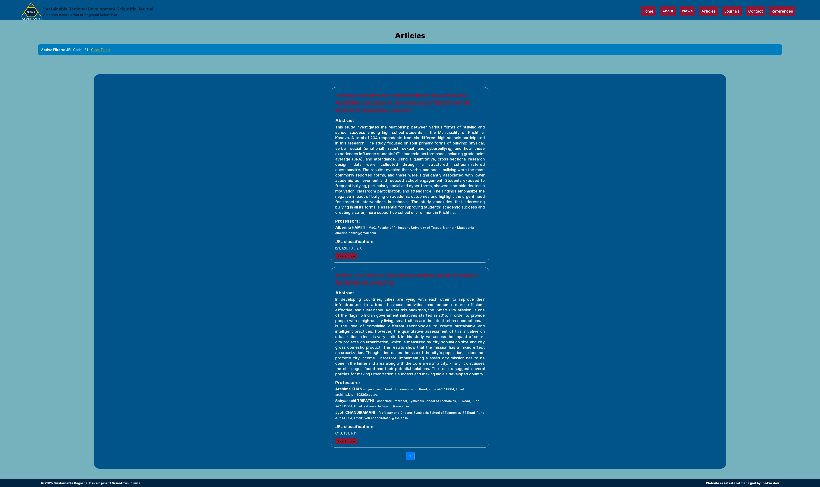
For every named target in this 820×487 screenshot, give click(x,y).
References (782, 11)
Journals (732, 11)
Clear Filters (101, 50)
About (667, 11)
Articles (708, 11)
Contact (755, 11)
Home (648, 11)
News (687, 11)
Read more (346, 256)
